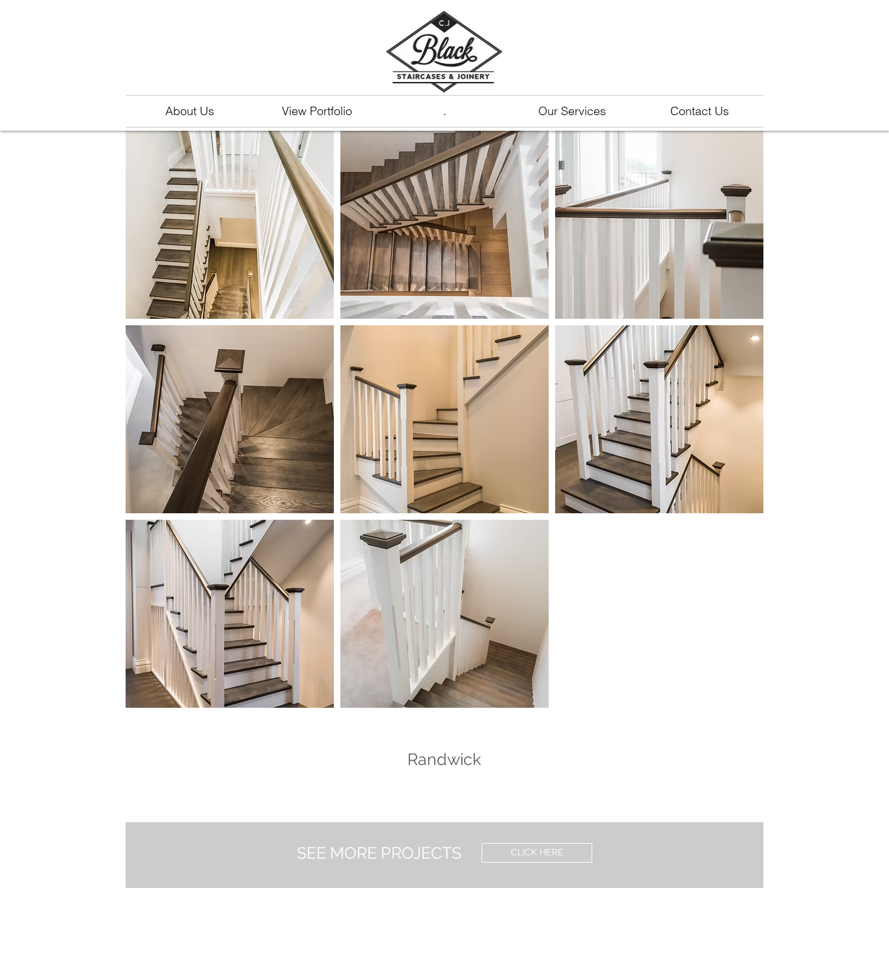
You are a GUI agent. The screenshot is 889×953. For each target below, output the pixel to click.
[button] (230, 225)
